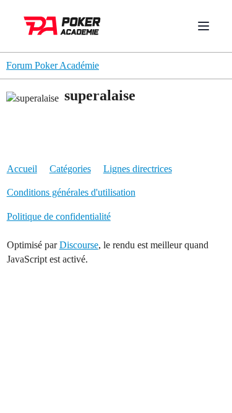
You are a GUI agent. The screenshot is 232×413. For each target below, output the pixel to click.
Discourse (78, 245)
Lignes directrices (137, 168)
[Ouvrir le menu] (203, 26)
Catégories (70, 168)
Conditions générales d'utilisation (71, 192)
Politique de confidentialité (59, 216)
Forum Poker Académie (52, 65)
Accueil (22, 168)
